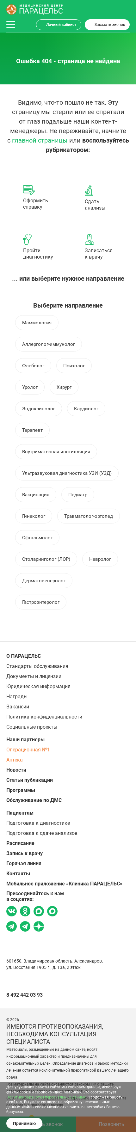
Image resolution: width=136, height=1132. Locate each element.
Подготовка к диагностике (38, 823)
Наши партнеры (25, 740)
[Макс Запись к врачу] (39, 912)
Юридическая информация (38, 686)
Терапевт (32, 430)
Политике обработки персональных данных (46, 1097)
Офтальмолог (37, 538)
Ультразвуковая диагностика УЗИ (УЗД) (67, 473)
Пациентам (20, 813)
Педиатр (77, 495)
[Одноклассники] (25, 912)
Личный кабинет (61, 24)
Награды (17, 697)
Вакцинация (35, 495)
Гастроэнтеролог (40, 602)
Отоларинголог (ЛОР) (46, 559)
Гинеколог (33, 516)
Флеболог (33, 366)
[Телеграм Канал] (25, 927)
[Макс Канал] (52, 913)
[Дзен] (39, 927)
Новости (16, 770)
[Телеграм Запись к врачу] (11, 927)
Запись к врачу (24, 853)
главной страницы (40, 140)
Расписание (20, 843)
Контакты (18, 874)
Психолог (74, 366)
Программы (20, 790)
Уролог (30, 387)
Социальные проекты (31, 727)
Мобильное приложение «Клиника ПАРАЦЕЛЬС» (64, 884)
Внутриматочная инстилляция (56, 452)
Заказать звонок (110, 24)
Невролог (100, 559)
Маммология (37, 323)
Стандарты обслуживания (37, 666)
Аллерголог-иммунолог (48, 344)
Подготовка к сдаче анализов (41, 833)
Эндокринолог (38, 409)
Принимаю (24, 1123)
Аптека (14, 760)
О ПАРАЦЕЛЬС (23, 656)
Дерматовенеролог (43, 581)
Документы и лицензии (33, 676)
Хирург (64, 387)
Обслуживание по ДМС (34, 800)
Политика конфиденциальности (44, 717)
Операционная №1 (28, 750)
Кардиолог (86, 409)
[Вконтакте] (11, 912)
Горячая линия (23, 863)
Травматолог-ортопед (88, 516)
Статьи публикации (29, 780)
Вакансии (17, 707)
